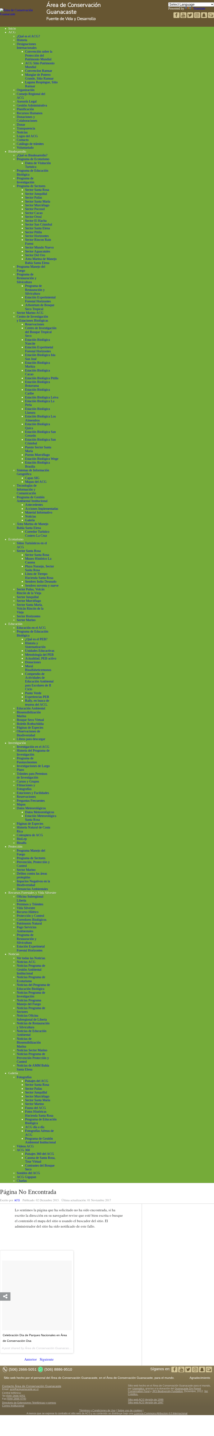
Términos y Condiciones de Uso (97, 1410)
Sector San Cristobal (38, 224)
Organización (25, 90)
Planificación (25, 109)
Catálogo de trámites (30, 144)
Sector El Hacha (36, 220)
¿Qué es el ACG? (28, 36)
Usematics (138, 1388)
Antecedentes (34, 504)
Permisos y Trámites (30, 904)
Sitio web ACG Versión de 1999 (145, 1399)
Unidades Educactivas (39, 650)
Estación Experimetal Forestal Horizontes (39, 349)
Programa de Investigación (25, 180)
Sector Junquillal (36, 193)
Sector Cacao (34, 213)
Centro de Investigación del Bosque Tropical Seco (40, 331)
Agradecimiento (200, 1377)
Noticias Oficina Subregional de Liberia (32, 1017)
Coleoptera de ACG (30, 835)
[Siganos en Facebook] (176, 15)
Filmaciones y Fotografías (26, 787)
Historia (22, 40)
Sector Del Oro (35, 255)
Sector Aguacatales (37, 251)
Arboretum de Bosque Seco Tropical (39, 307)
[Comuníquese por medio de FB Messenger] (211, 15)
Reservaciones (34, 324)
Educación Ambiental (31, 708)
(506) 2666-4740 (16, 1398)
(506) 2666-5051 (15, 1395)
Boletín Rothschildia (30, 724)
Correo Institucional (13, 1405)
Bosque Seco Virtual (30, 720)
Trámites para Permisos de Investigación (32, 775)
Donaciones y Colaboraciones (27, 118)
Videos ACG (25, 1146)
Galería (30, 520)
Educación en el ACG (31, 627)
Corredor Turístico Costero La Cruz (37, 533)
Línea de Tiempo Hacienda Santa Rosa (39, 575)
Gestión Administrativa (32, 105)
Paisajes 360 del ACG (39, 1154)
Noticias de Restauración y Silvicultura (33, 1025)
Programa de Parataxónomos (27, 760)
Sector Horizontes (37, 236)
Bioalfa (21, 843)
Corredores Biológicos (31, 919)
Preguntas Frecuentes (31, 800)
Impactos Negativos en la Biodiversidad (33, 883)
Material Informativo (38, 512)
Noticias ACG (26, 962)
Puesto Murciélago (37, 455)
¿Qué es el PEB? (36, 639)
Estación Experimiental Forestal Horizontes (40, 299)
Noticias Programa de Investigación (31, 994)
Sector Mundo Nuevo (39, 247)
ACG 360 (23, 1150)
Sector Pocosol (35, 209)
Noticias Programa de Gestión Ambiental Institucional (31, 969)
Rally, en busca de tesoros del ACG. (37, 702)
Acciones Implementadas (41, 508)
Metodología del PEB (39, 654)
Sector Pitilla (33, 232)
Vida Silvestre (26, 908)
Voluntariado (25, 147)
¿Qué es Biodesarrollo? (32, 155)
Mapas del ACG (36, 481)
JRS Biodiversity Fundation (167, 1391)
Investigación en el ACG (33, 746)
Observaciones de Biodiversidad (28, 733)
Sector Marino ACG (30, 313)
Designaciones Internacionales (27, 45)
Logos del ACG (27, 136)
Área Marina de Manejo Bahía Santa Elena (32, 525)
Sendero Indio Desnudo (40, 581)
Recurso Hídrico (27, 912)
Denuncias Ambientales (32, 889)
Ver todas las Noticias (31, 958)
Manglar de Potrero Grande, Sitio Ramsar (39, 76)
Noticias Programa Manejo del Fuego (29, 1002)
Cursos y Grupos (28, 781)
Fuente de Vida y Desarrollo (71, 19)
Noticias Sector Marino (32, 1050)
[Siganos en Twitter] (183, 15)
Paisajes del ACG (36, 1081)
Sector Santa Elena (37, 228)
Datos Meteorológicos (31, 808)
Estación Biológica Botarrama (37, 383)
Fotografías (24, 1077)
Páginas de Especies (30, 727)
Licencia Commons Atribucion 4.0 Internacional (160, 1413)
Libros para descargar (31, 739)
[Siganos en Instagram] (197, 15)
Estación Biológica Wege (41, 458)
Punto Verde (33, 693)
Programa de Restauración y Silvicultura (26, 278)
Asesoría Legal (27, 101)
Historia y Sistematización (35, 645)
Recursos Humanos (29, 113)
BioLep (22, 839)
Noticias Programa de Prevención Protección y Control (33, 1057)
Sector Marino (26, 620)
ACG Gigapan (26, 1177)
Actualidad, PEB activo (40, 658)
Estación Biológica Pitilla (41, 378)
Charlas (22, 1180)
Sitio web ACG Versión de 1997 (145, 1402)
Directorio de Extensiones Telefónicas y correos (29, 1402)
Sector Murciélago (37, 205)
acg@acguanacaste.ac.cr (24, 1389)
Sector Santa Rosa (37, 190)
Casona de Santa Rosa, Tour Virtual (40, 1159)
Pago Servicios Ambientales (26, 929)
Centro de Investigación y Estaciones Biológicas (32, 318)
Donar (21, 124)
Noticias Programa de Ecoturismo (31, 979)
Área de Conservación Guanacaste (73, 8)
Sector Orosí (33, 216)
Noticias (22, 132)
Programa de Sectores (31, 186)
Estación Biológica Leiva (41, 397)
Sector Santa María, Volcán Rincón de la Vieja (30, 608)
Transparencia (26, 128)
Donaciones (33, 662)
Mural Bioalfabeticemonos (38, 668)
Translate (199, 8)
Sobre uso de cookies (129, 1410)
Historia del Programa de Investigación (33, 752)
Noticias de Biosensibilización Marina (29, 1042)
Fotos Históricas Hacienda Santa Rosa (39, 1113)
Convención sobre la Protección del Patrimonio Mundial (38, 55)
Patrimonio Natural (29, 923)
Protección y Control (30, 915)
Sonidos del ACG (28, 1173)
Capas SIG (32, 478)
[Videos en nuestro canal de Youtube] (190, 15)
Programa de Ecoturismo (33, 159)
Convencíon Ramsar (38, 70)
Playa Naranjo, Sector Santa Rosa (39, 568)
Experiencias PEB (37, 697)
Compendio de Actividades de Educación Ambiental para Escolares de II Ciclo (39, 681)
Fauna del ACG (35, 1108)
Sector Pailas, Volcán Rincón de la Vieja (31, 591)
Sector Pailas (33, 197)
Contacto (23, 140)
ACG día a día (34, 1127)
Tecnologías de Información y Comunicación (27, 489)
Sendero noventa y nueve (42, 585)
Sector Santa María (37, 201)
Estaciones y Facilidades (33, 793)
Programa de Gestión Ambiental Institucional (32, 499)
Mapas (21, 804)
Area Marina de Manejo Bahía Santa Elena (41, 260)
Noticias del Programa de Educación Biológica (33, 986)
